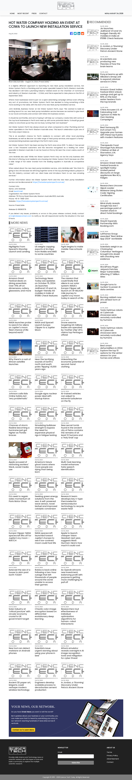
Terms (109, 752)
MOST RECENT (23, 13)
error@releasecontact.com (20, 216)
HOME (12, 13)
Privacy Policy (112, 755)
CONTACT (43, 13)
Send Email (18, 191)
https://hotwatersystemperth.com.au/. (49, 182)
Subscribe (76, 762)
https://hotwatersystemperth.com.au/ (32, 201)
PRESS (34, 13)
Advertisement (113, 759)
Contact (110, 762)
